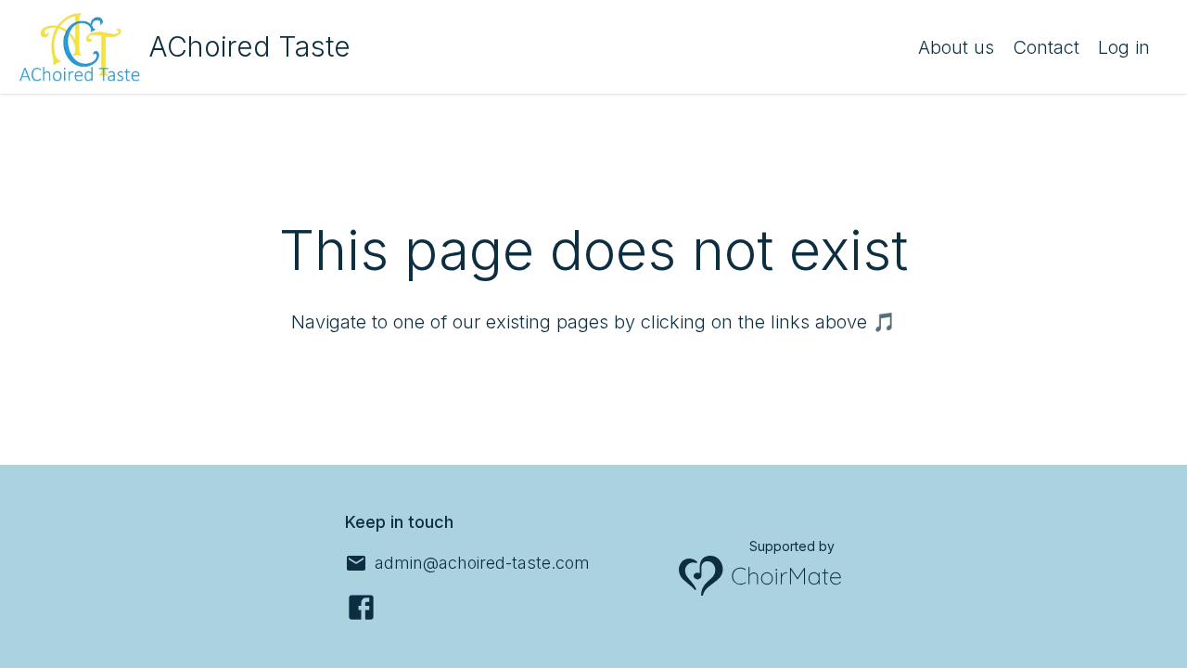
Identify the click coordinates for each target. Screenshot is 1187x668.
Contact (1046, 47)
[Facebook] (361, 607)
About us (956, 47)
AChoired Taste (249, 46)
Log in (1124, 47)
